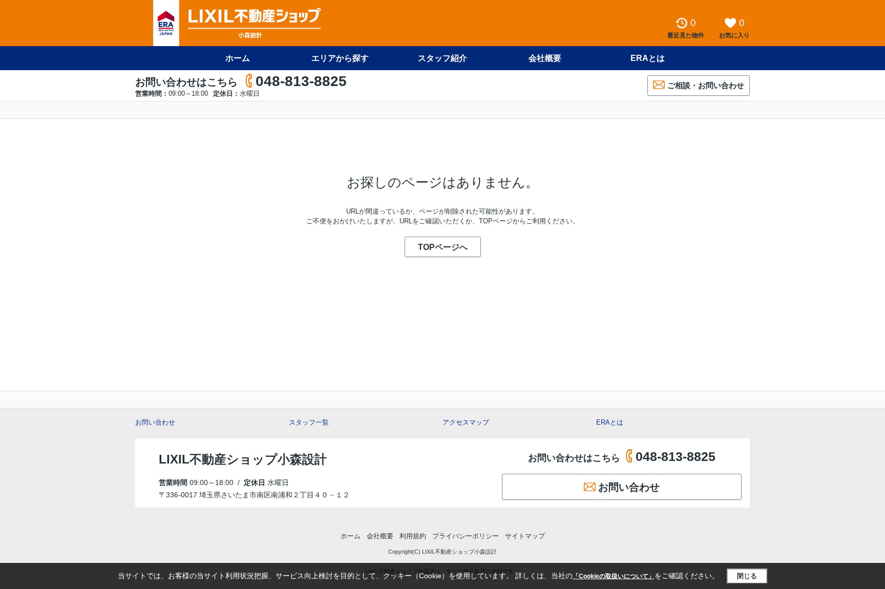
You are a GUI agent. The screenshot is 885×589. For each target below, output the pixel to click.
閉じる (747, 576)
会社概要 (545, 58)
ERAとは (647, 58)
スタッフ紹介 (442, 58)
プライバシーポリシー (465, 536)
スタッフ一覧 (309, 422)
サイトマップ (525, 536)
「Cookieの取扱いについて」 (614, 576)
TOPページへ (443, 247)
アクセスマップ (465, 422)
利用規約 (412, 536)
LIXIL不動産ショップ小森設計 (243, 459)
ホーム (237, 58)
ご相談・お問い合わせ (705, 85)
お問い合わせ (155, 422)
